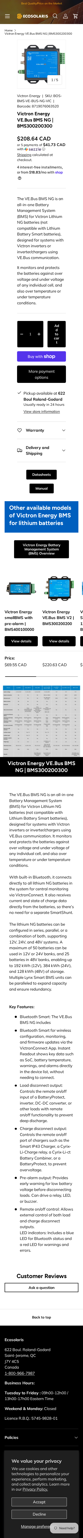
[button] (76, 16)
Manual (42, 488)
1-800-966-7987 (20, 1373)
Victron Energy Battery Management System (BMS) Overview (41, 549)
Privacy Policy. (35, 1489)
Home (9, 30)
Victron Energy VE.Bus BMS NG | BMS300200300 (38, 33)
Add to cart (56, 334)
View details (21, 641)
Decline (39, 1514)
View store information (42, 411)
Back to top (41, 1317)
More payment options (42, 374)
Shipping (24, 155)
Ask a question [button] (42, 1287)
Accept (39, 1501)
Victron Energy (28, 96)
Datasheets (41, 474)
